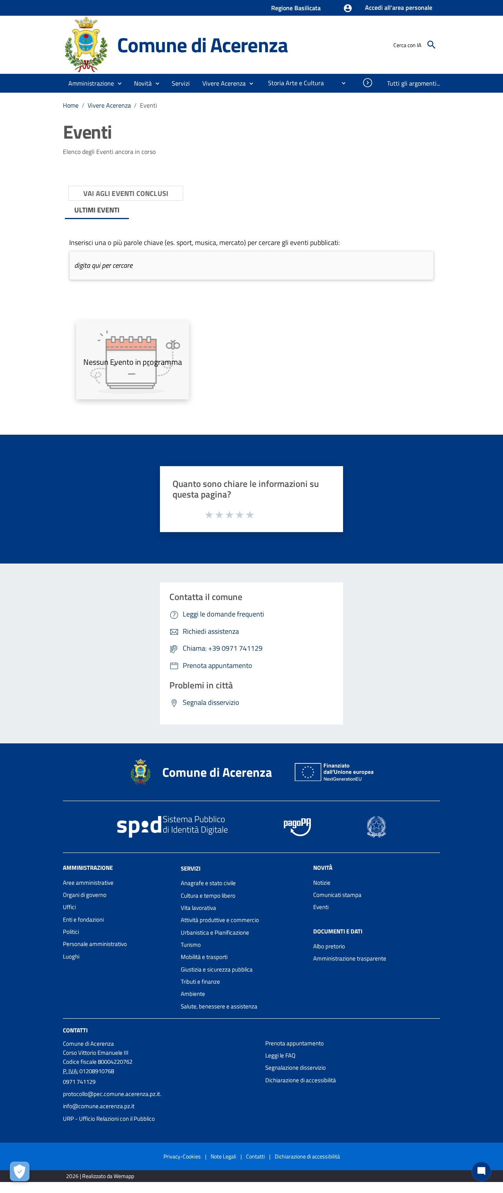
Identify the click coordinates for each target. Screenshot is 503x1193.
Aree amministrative (88, 882)
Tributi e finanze (200, 981)
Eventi (321, 906)
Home (71, 105)
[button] (391, 8)
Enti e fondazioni (83, 919)
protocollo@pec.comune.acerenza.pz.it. (112, 1093)
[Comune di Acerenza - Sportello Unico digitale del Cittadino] (86, 44)
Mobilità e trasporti (204, 956)
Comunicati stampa (337, 894)
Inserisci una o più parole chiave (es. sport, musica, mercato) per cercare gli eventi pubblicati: (204, 242)
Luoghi (71, 956)
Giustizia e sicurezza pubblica (217, 969)
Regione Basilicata (296, 8)
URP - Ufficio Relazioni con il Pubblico (109, 1118)
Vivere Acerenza (109, 105)
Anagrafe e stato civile (208, 882)
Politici (71, 931)
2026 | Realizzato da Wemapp (100, 1176)
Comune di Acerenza (202, 44)
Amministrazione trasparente (349, 958)
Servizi (190, 868)
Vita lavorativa (198, 907)
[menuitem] (293, 83)
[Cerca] (431, 44)
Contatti (75, 1030)
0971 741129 (79, 1081)
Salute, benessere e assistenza (219, 1006)
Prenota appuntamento (294, 1043)
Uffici (69, 906)
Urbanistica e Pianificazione (215, 932)
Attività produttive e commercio (220, 919)
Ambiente (193, 993)
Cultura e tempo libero (208, 895)
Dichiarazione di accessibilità (300, 1080)
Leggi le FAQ (280, 1055)
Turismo (191, 944)
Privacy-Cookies (182, 1156)
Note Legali (223, 1156)
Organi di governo (84, 894)
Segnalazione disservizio (295, 1067)
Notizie (321, 882)
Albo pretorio (329, 946)
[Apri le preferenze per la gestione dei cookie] (19, 1171)
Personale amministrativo (95, 943)
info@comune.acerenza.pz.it (98, 1106)
